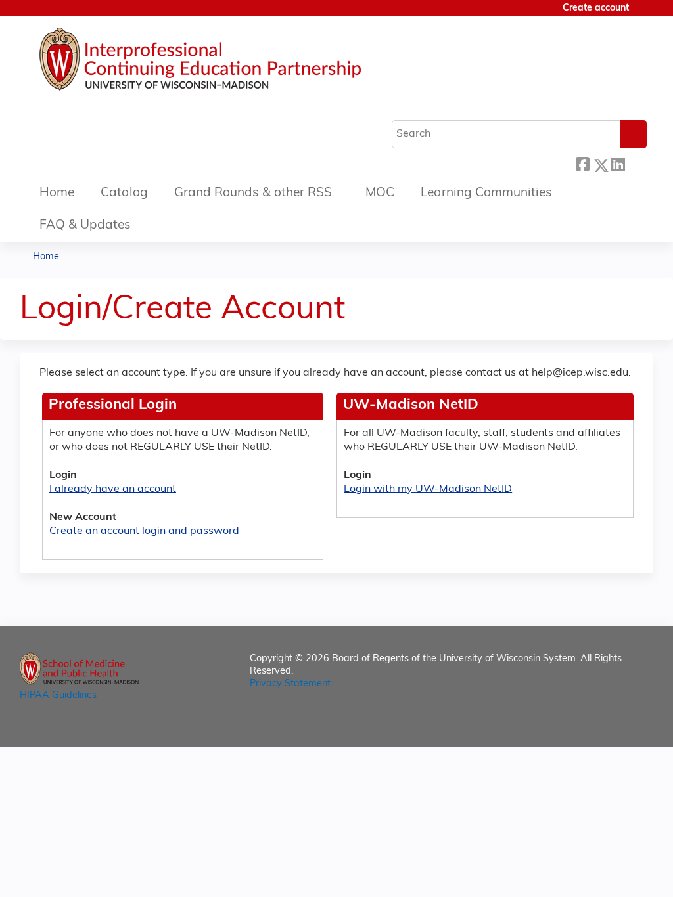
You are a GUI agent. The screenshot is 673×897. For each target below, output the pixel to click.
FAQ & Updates (85, 225)
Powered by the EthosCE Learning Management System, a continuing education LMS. (606, 725)
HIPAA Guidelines (58, 696)
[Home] (239, 62)
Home (56, 193)
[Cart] (643, 13)
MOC (379, 193)
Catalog (124, 193)
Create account (596, 8)
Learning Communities (486, 193)
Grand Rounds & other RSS (253, 193)
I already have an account (112, 489)
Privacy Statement (290, 684)
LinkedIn (617, 163)
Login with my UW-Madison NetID (428, 489)
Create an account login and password (144, 531)
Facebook (582, 163)
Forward (635, 163)
